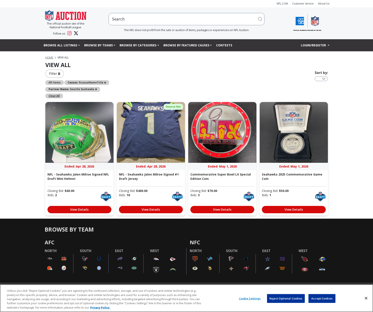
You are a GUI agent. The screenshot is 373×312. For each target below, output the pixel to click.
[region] (186, 298)
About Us (323, 3)
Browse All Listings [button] (60, 45)
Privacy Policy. (100, 307)
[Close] (366, 298)
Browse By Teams (98, 45)
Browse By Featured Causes (186, 45)
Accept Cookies (321, 298)
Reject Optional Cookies (285, 298)
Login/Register (314, 45)
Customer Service (303, 3)
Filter (53, 73)
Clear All (54, 95)
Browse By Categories (138, 45)
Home (49, 57)
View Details (79, 209)
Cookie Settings (250, 298)
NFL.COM (282, 3)
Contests (224, 45)
